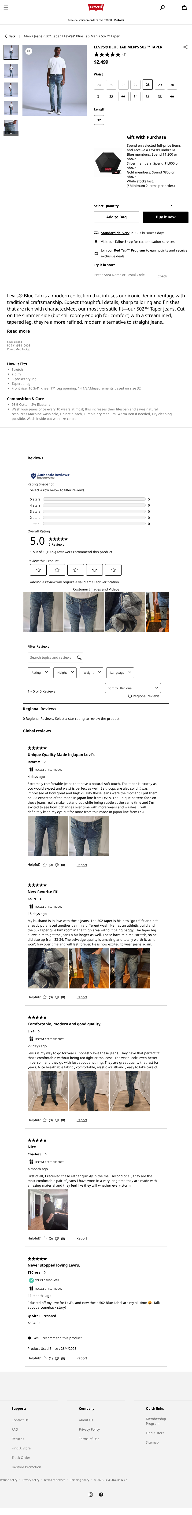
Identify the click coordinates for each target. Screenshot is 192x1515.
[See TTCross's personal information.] (44, 1272)
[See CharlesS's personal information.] (46, 1154)
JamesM (34, 762)
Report (82, 864)
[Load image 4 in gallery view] (11, 108)
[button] (6, 7)
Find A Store (21, 1448)
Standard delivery (115, 233)
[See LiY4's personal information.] (39, 1031)
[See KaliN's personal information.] (40, 899)
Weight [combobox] (89, 672)
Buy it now (166, 217)
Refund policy (8, 1480)
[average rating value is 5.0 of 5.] (108, 54)
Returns (18, 1438)
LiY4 (31, 1031)
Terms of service (54, 1480)
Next (11, 133)
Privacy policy (30, 1480)
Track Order (21, 1457)
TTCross (34, 1272)
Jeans (38, 36)
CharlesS (34, 1154)
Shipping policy (79, 1480)
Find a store (155, 1433)
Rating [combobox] (36, 672)
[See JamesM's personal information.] (45, 762)
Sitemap (152, 1442)
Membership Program (156, 1421)
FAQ (15, 1429)
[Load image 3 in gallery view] (11, 89)
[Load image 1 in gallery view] (11, 52)
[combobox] (137, 688)
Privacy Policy (89, 1429)
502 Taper (53, 36)
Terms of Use (89, 1438)
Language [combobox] (117, 672)
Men (27, 36)
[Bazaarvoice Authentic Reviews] (50, 476)
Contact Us (20, 1420)
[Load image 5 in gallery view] (11, 127)
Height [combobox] (62, 672)
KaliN (32, 899)
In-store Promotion (26, 1467)
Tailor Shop (124, 241)
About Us (86, 1420)
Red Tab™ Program (129, 250)
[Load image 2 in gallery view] (11, 71)
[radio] (99, 85)
